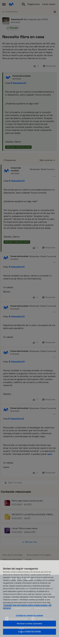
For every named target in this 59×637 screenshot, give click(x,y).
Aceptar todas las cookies (29, 632)
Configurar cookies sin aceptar (29, 615)
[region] (29, 598)
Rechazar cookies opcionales (29, 623)
